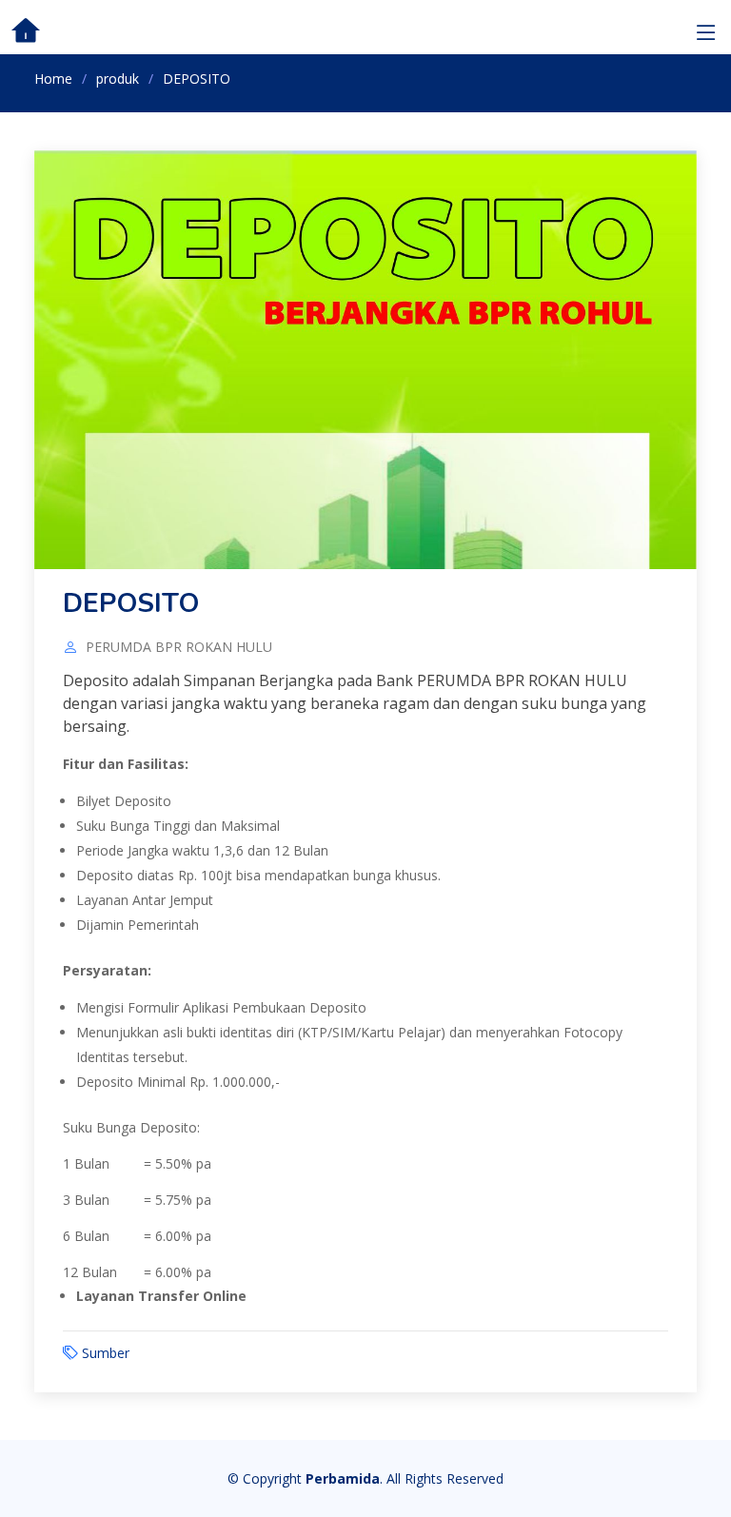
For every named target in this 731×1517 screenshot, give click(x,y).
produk (117, 78)
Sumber (105, 1353)
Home (53, 78)
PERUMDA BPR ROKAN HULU (179, 647)
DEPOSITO (131, 603)
